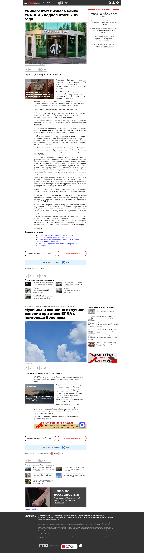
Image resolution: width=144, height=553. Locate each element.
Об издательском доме (45, 515)
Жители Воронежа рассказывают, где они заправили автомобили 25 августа (103, 30)
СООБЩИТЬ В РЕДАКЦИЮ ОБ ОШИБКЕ (48, 519)
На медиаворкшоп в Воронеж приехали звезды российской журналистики (73, 284)
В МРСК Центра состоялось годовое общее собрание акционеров (72, 290)
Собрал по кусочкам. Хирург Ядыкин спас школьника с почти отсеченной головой (107, 324)
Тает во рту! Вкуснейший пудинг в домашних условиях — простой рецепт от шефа (106, 344)
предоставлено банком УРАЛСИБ (35, 65)
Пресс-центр (58, 515)
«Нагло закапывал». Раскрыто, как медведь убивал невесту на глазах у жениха (107, 337)
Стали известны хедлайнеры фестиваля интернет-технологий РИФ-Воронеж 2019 (58, 241)
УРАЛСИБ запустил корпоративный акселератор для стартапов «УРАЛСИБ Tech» (43, 296)
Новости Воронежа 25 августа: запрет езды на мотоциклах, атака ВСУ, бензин (103, 14)
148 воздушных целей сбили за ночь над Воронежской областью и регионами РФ (74, 475)
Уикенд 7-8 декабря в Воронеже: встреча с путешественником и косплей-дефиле (54, 236)
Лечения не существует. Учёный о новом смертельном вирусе (106, 310)
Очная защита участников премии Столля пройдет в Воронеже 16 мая (43, 284)
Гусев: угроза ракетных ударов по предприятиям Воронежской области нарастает (104, 46)
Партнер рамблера (54, 545)
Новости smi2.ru (31, 509)
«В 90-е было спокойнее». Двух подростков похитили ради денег (106, 317)
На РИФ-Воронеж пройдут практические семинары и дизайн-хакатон (41, 290)
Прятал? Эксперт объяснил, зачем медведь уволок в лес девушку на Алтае (106, 331)
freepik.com (28, 363)
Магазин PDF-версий (70, 515)
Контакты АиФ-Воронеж (45, 517)
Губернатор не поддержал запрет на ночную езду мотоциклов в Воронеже (74, 469)
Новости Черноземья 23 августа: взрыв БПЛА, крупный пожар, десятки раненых (43, 481)
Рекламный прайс (60, 517)
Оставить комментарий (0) (72, 253)
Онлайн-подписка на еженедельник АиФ (92, 515)
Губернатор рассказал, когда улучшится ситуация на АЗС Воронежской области (103, 38)
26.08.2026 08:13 (29, 306)
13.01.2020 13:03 (29, 8)
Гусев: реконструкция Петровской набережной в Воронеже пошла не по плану (104, 22)
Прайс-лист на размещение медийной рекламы (98, 517)
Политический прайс (74, 517)
